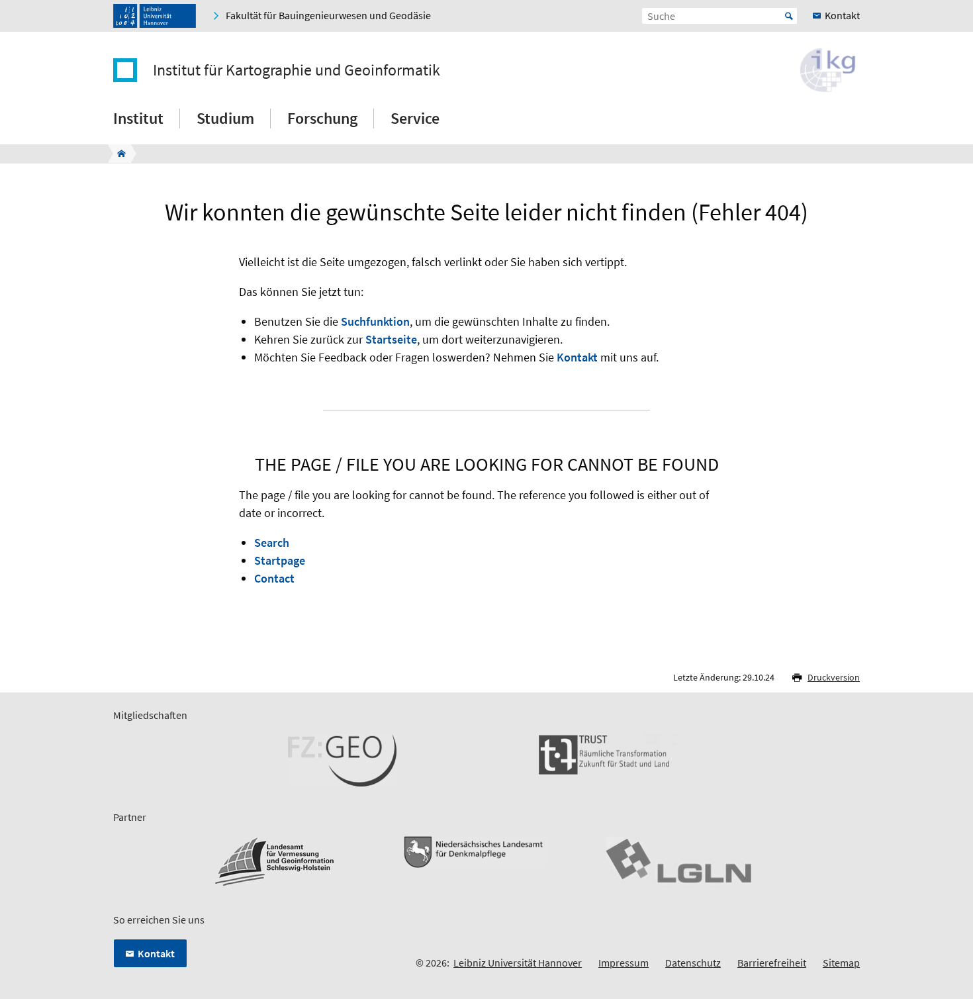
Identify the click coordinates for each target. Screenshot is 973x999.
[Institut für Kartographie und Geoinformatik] (117, 153)
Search (271, 542)
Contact (274, 578)
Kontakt (577, 357)
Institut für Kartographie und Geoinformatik (296, 70)
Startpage (279, 560)
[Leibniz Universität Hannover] (154, 16)
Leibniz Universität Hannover (517, 962)
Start (789, 16)
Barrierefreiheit (771, 962)
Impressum (623, 962)
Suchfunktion (375, 321)
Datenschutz (693, 962)
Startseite (391, 339)
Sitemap (841, 962)
